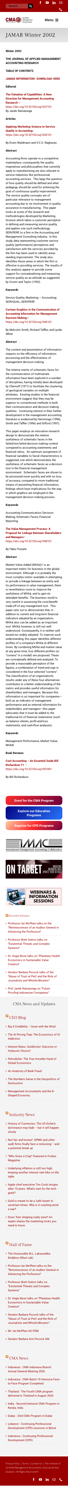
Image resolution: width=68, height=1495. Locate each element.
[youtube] (47, 2)
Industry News (22, 1114)
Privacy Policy (13, 1463)
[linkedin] (54, 2)
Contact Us (36, 1463)
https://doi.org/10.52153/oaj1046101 (29, 322)
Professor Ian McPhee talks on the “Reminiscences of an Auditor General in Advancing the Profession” (33, 927)
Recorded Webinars (19, 915)
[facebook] (40, 2)
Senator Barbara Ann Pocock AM (28, 1339)
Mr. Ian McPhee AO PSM (23, 1331)
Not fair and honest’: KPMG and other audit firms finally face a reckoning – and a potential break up (33, 1144)
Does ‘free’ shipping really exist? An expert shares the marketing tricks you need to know (32, 1221)
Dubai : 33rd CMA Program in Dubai (30, 1416)
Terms (25, 1463)
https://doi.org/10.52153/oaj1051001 (29, 769)
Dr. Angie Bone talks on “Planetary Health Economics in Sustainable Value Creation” (34, 960)
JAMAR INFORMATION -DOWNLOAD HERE (33, 78)
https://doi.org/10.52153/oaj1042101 (30, 131)
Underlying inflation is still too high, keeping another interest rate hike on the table (33, 1172)
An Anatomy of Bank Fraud (25, 1071)
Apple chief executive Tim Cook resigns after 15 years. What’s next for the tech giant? (33, 1189)
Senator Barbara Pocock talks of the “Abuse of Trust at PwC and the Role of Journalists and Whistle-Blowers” (32, 976)
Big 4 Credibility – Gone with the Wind (31, 1026)
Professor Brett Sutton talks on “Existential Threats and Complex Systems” (29, 944)
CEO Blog (17, 1017)
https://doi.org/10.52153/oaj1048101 (29, 541)
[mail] (60, 2)
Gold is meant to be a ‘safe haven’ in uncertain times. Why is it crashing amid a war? (33, 1205)
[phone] (60, 9)
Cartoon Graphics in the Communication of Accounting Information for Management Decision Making (32, 314)
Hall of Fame (20, 1244)
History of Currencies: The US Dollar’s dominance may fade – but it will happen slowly (33, 1128)
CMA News (18, 1358)
